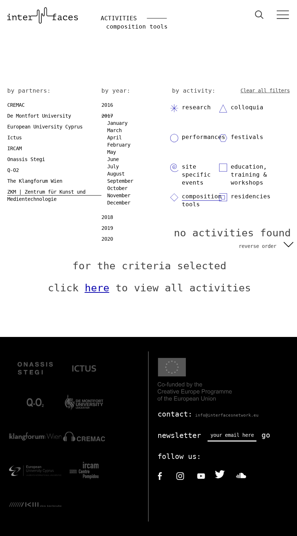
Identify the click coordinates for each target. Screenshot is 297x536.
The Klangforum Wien (34, 181)
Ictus (14, 137)
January (117, 123)
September (120, 181)
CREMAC (16, 105)
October (117, 188)
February (118, 145)
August (116, 174)
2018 (107, 217)
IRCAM (14, 148)
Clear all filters (265, 90)
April (114, 137)
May (111, 152)
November (118, 195)
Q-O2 (13, 170)
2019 (107, 228)
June (113, 159)
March (114, 130)
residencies (251, 196)
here (97, 288)
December (118, 203)
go (266, 435)
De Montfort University (39, 116)
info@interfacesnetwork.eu (227, 415)
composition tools (202, 200)
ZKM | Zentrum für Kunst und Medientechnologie (46, 195)
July (113, 166)
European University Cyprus (45, 127)
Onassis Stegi (26, 159)
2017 (107, 116)
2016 (107, 105)
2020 (107, 239)
